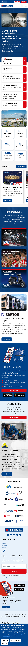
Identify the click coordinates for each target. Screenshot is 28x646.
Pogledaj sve (21, 166)
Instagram (4, 550)
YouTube (3, 547)
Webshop (23, 1)
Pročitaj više (7, 200)
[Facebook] (8, 535)
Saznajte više (7, 339)
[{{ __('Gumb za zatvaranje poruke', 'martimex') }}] (25, 623)
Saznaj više (6, 607)
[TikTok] (20, 535)
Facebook (4, 545)
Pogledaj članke (14, 417)
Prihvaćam (5, 640)
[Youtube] (14, 535)
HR (3, 1)
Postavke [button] (4, 643)
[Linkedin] (11, 535)
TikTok (3, 552)
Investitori (17, 1)
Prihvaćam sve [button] (15, 640)
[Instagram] (17, 535)
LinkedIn (3, 543)
